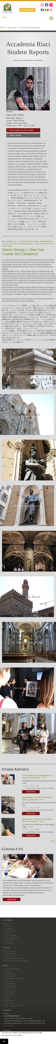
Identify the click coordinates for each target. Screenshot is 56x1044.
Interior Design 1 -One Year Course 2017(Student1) (23, 252)
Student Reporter (46, 241)
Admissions (8, 926)
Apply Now (28, 10)
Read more (31, 792)
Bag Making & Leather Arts (35, 810)
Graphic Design (10, 988)
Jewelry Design (9, 976)
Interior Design (15, 135)
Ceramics (44, 788)
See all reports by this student (21, 130)
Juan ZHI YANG (41, 244)
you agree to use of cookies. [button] (12, 1035)
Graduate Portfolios (11, 936)
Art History (8, 971)
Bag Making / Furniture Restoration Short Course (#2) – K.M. (37, 820)
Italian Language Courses (13, 1005)
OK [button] (4, 1041)
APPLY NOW (9, 941)
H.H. (37, 786)
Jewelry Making (10, 974)
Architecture (8, 981)
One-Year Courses (11, 951)
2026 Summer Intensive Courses (16, 961)
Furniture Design (10, 986)
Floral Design (9, 1003)
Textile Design (9, 993)
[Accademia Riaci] (6, 7)
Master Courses (10, 956)
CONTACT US (9, 943)
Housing (7, 933)
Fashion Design (10, 991)
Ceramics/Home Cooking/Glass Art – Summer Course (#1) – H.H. (37, 776)
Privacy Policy (9, 1026)
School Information (11, 938)
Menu (5, 17)
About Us (7, 923)
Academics (8, 928)
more (53, 841)
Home (4, 27)
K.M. (37, 807)
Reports (24, 241)
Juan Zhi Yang (11, 244)
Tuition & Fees (9, 931)
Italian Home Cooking (34, 788)
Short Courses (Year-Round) (14, 958)
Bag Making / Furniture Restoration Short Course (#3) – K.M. (37, 798)
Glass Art (51, 788)
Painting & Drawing (11, 969)
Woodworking (49, 810)
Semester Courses (11, 953)
